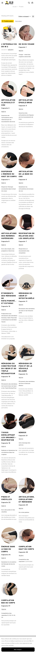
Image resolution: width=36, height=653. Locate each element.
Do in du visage (26, 44)
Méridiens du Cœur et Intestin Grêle (26, 295)
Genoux (22, 432)
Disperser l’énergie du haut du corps (9, 173)
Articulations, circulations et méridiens (27, 499)
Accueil (15, 6)
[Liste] (33, 16)
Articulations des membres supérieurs (9, 235)
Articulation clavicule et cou (8, 102)
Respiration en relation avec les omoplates (26, 235)
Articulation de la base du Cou (26, 173)
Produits (21, 6)
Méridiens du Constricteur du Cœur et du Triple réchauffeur (8, 368)
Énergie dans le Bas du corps (8, 549)
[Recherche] (29, 3)
